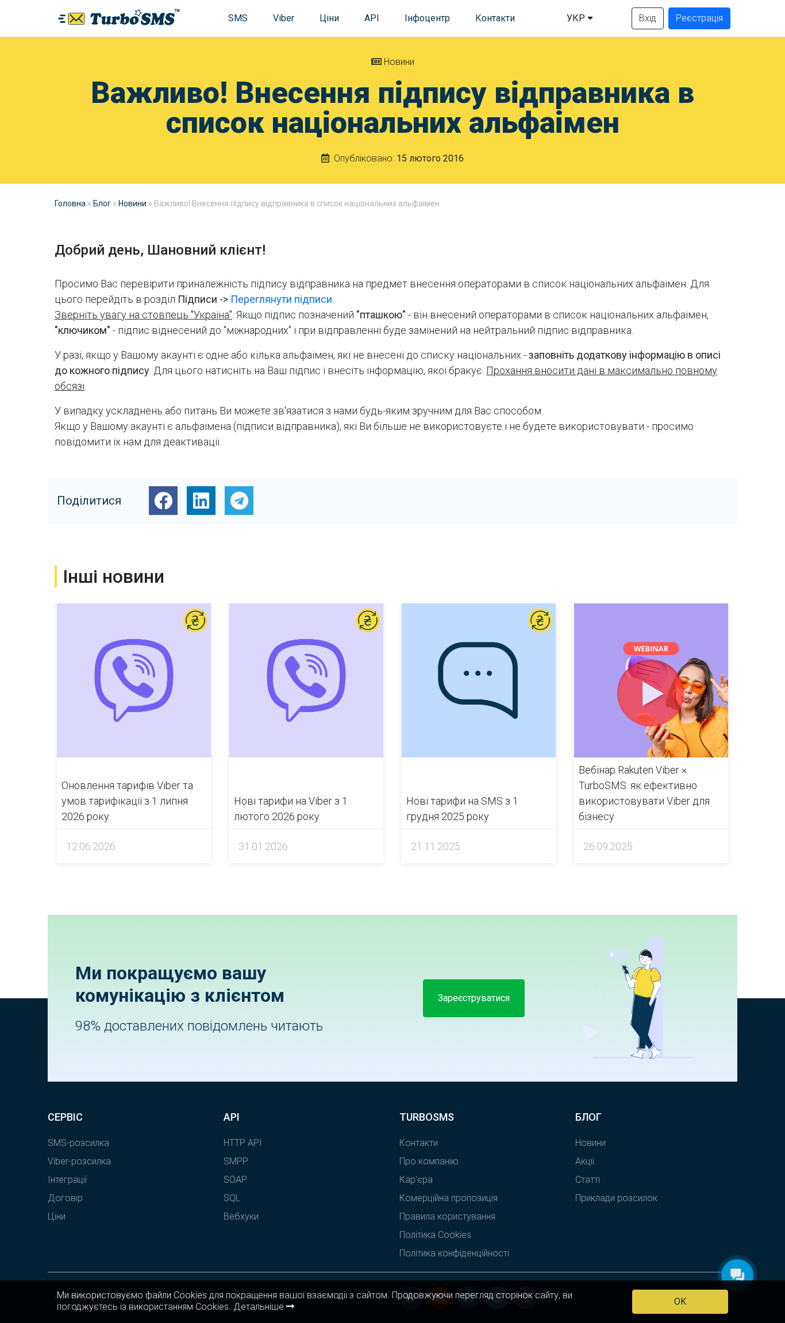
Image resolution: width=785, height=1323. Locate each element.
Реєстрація (699, 18)
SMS (238, 18)
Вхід (647, 18)
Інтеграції (67, 1179)
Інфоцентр (427, 18)
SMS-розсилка (78, 1142)
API (371, 18)
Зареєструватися (474, 998)
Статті (587, 1179)
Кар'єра (416, 1179)
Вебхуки (241, 1216)
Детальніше (259, 1306)
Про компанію (429, 1161)
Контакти (495, 18)
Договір (65, 1198)
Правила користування (447, 1216)
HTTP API (243, 1142)
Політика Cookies (435, 1234)
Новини (398, 61)
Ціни (329, 18)
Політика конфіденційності (454, 1253)
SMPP (236, 1161)
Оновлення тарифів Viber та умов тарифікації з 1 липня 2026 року (127, 800)
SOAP (235, 1179)
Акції (584, 1161)
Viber (283, 18)
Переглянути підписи (281, 299)
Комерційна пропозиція (448, 1198)
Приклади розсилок (616, 1198)
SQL (232, 1198)
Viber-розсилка (79, 1161)
